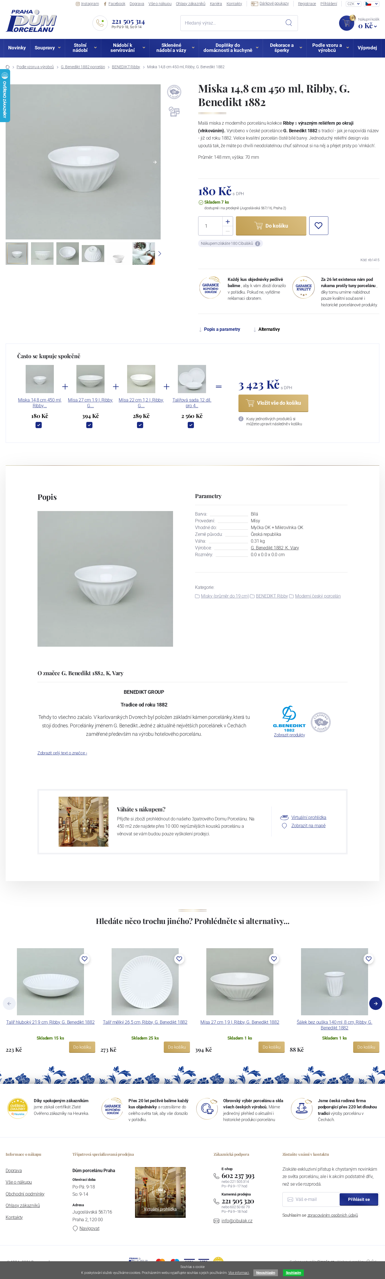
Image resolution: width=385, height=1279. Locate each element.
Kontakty (234, 3)
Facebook (117, 3)
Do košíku (82, 1047)
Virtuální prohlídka (309, 817)
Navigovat (89, 1228)
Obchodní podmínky (25, 1194)
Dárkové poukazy (274, 3)
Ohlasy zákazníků (190, 3)
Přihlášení (328, 3)
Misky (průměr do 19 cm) (225, 596)
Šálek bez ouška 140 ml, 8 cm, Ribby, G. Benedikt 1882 (334, 1025)
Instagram (90, 3)
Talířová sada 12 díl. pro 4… (191, 402)
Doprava (137, 3)
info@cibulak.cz (237, 1220)
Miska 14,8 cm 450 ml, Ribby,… (39, 402)
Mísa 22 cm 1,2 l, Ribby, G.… (141, 402)
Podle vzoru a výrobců (35, 67)
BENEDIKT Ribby (126, 67)
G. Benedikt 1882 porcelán (83, 67)
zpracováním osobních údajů (332, 1215)
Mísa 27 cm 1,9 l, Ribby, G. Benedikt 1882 (239, 1022)
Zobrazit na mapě (308, 825)
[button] (155, 162)
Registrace (307, 3)
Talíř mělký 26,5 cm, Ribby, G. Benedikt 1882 (145, 1022)
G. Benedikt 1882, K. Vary (275, 548)
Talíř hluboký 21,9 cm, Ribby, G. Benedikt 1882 (50, 1022)
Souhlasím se (320, 1215)
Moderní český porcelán (318, 596)
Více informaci (238, 1273)
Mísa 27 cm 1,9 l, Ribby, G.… (90, 402)
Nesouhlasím (265, 1273)
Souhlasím (293, 1273)
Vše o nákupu (160, 3)
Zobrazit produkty (289, 735)
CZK (351, 4)
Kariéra (216, 3)
